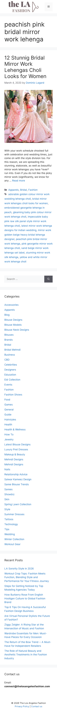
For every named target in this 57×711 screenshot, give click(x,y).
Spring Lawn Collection (17, 504)
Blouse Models (13, 324)
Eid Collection (12, 379)
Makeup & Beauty (14, 454)
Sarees (8, 489)
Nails (7, 469)
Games (8, 404)
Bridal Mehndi (12, 349)
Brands (8, 339)
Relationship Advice (15, 474)
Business (9, 354)
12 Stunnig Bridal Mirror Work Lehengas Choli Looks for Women (25, 67)
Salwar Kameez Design (17, 479)
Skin (6, 499)
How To (8, 434)
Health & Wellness (15, 429)
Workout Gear (12, 544)
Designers (10, 369)
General (9, 409)
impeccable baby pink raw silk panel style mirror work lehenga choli (26, 221)
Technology (11, 524)
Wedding (9, 534)
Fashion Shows (13, 394)
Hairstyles (10, 419)
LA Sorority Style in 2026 (19, 568)
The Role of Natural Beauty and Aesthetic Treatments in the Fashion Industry (25, 654)
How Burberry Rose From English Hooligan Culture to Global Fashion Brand (24, 598)
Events (8, 384)
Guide (7, 414)
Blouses (9, 334)
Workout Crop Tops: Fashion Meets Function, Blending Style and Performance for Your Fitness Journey (26, 577)
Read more (18, 180)
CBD (7, 359)
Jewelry (8, 439)
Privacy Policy (22, 706)
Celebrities (10, 364)
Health (8, 424)
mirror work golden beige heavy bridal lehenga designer (27, 235)
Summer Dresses (14, 514)
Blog (7, 314)
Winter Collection (14, 539)
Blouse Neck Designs (16, 329)
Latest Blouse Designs (17, 444)
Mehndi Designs (13, 459)
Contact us (36, 706)
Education (10, 374)
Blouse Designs (13, 319)
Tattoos (8, 519)
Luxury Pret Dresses (16, 449)
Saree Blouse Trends (16, 484)
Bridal (23, 189)
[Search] (48, 279)
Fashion (33, 189)
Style (7, 509)
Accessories (11, 304)
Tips (6, 529)
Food (7, 399)
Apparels (13, 189)
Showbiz (9, 494)
